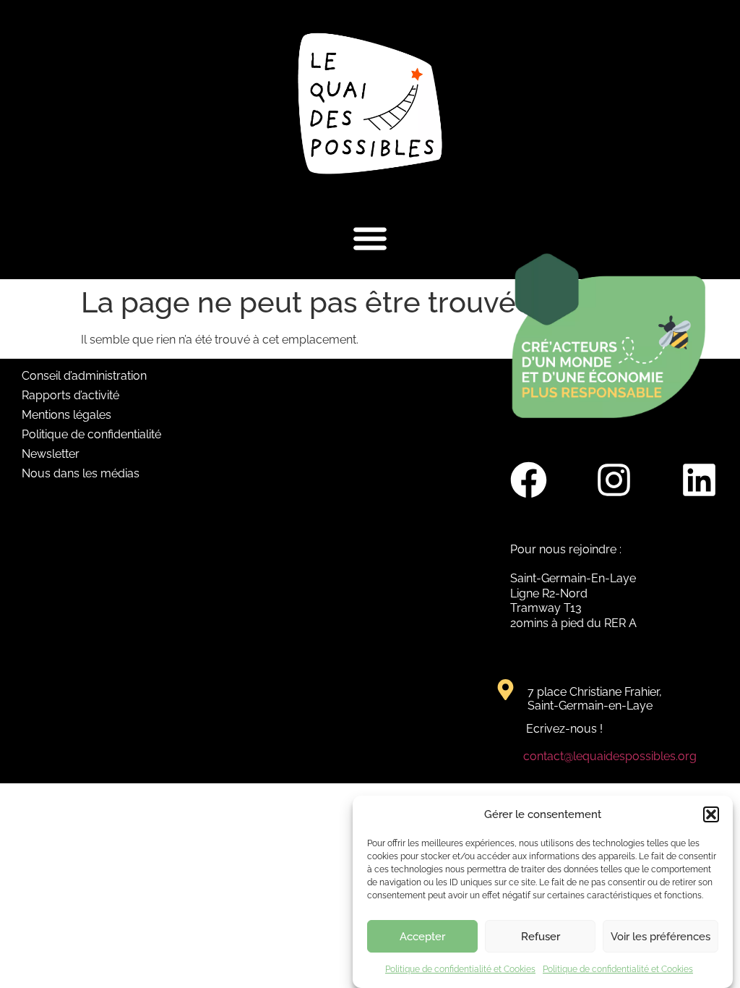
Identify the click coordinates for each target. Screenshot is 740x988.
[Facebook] (528, 480)
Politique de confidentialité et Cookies (460, 969)
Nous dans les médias (80, 473)
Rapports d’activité (70, 395)
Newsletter (50, 454)
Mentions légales (66, 415)
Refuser (540, 936)
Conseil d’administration (84, 376)
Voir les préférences (660, 936)
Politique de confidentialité (91, 434)
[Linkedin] (699, 480)
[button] (711, 814)
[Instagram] (613, 480)
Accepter (422, 936)
